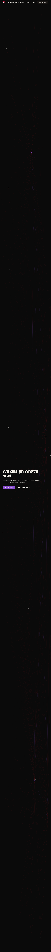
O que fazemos (10, 2)
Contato (33, 2)
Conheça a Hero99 (23, 487)
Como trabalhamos (19, 2)
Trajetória (28, 2)
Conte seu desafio (42, 2)
